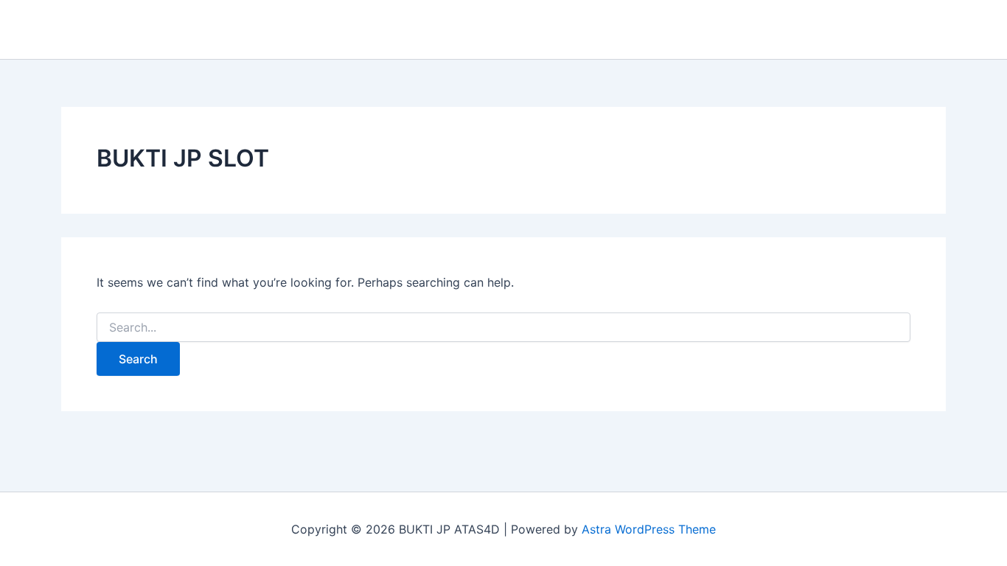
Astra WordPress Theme (649, 529)
